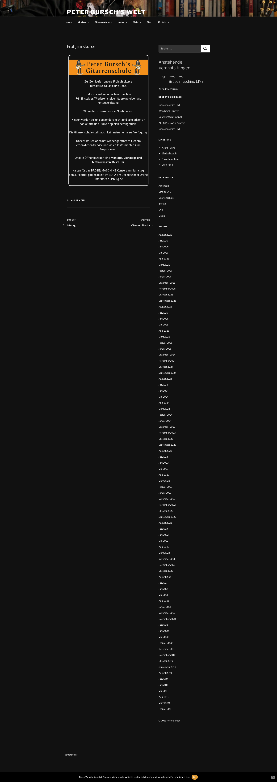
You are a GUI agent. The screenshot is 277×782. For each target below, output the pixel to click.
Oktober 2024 (166, 366)
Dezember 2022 (167, 498)
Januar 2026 (165, 276)
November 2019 (167, 655)
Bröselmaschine (170, 159)
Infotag (162, 203)
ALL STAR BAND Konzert (172, 123)
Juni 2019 (163, 685)
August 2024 (165, 378)
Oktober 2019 (166, 660)
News (69, 22)
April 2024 (164, 402)
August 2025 (165, 306)
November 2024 (167, 360)
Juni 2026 (164, 246)
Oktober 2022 (166, 511)
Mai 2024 (163, 396)
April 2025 (164, 330)
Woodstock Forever (169, 111)
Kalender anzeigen (168, 89)
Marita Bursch (169, 153)
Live (161, 209)
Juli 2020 (163, 625)
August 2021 (165, 577)
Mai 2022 (163, 540)
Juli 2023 (163, 456)
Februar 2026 (165, 270)
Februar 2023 (165, 486)
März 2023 (164, 480)
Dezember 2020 (167, 612)
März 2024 (164, 408)
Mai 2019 (163, 691)
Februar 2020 (166, 642)
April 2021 (164, 600)
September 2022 (167, 516)
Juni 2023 (164, 462)
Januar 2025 (165, 348)
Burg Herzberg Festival (170, 116)
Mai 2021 (163, 594)
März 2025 (164, 336)
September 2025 (167, 300)
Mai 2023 (163, 468)
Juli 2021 (163, 582)
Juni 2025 (164, 318)
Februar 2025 (165, 342)
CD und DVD (165, 191)
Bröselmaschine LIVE (186, 81)
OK (194, 777)
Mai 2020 (164, 637)
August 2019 (165, 673)
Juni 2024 (164, 390)
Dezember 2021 (167, 559)
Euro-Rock (167, 164)
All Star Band (168, 147)
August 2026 (165, 234)
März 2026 (164, 264)
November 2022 (167, 504)
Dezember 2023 (167, 426)
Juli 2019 (163, 678)
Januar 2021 (165, 607)
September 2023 (167, 444)
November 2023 (167, 432)
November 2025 (167, 288)
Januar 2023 (165, 492)
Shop (149, 22)
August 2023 (165, 450)
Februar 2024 (165, 414)
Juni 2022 (163, 534)
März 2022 (164, 552)
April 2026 (164, 258)
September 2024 (167, 372)
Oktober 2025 (166, 294)
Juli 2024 (163, 384)
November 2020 (167, 619)
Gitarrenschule (166, 197)
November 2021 (167, 564)
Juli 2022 (163, 528)
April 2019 (164, 697)
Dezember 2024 (167, 354)
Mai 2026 (163, 252)
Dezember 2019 (167, 649)
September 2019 (167, 667)
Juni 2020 (164, 630)
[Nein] (273, 777)
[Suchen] (205, 48)
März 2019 (164, 703)
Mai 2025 (163, 324)
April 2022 (164, 546)
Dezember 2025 (167, 282)
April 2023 (164, 474)
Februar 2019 (165, 708)
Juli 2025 (163, 312)
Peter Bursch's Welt (106, 12)
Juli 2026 (163, 240)
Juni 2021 (163, 589)
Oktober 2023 (166, 438)
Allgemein (78, 200)
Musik (162, 215)
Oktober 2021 (166, 570)
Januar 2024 (165, 420)
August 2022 (165, 522)
